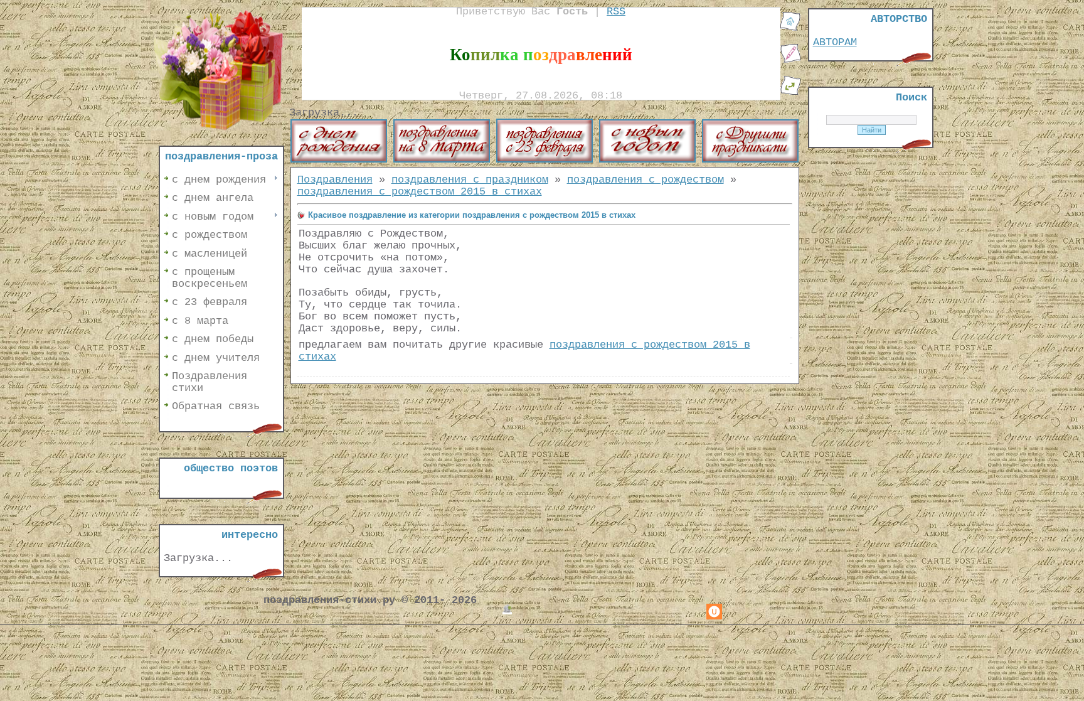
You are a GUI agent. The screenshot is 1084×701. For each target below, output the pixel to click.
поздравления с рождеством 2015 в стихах (419, 192)
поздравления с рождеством (645, 180)
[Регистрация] (790, 61)
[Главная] (790, 29)
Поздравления (335, 180)
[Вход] (790, 93)
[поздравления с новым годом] (647, 160)
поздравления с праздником (469, 180)
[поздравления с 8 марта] (441, 160)
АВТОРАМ (835, 42)
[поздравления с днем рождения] (338, 160)
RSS (616, 12)
